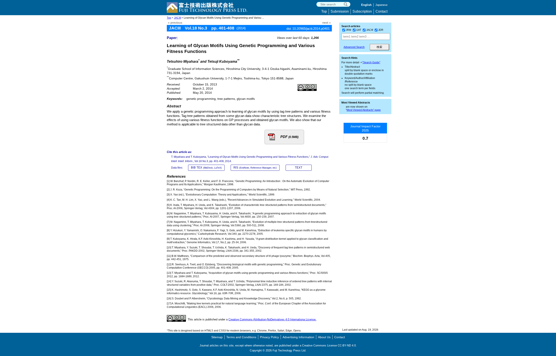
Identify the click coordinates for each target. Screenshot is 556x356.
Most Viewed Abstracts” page (364, 110)
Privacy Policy (269, 337)
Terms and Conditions (241, 337)
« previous (175, 22)
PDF (289, 137)
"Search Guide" (371, 62)
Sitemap (217, 337)
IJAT (358, 29)
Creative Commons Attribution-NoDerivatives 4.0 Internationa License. (272, 319)
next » (326, 22)
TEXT (298, 167)
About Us (324, 337)
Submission (340, 11)
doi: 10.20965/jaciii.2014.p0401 (308, 28)
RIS (255, 167)
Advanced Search (354, 47)
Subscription (362, 11)
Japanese (381, 5)
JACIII (177, 17)
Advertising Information (298, 337)
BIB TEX (206, 167)
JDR (380, 29)
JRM (348, 29)
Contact (381, 11)
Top (324, 11)
